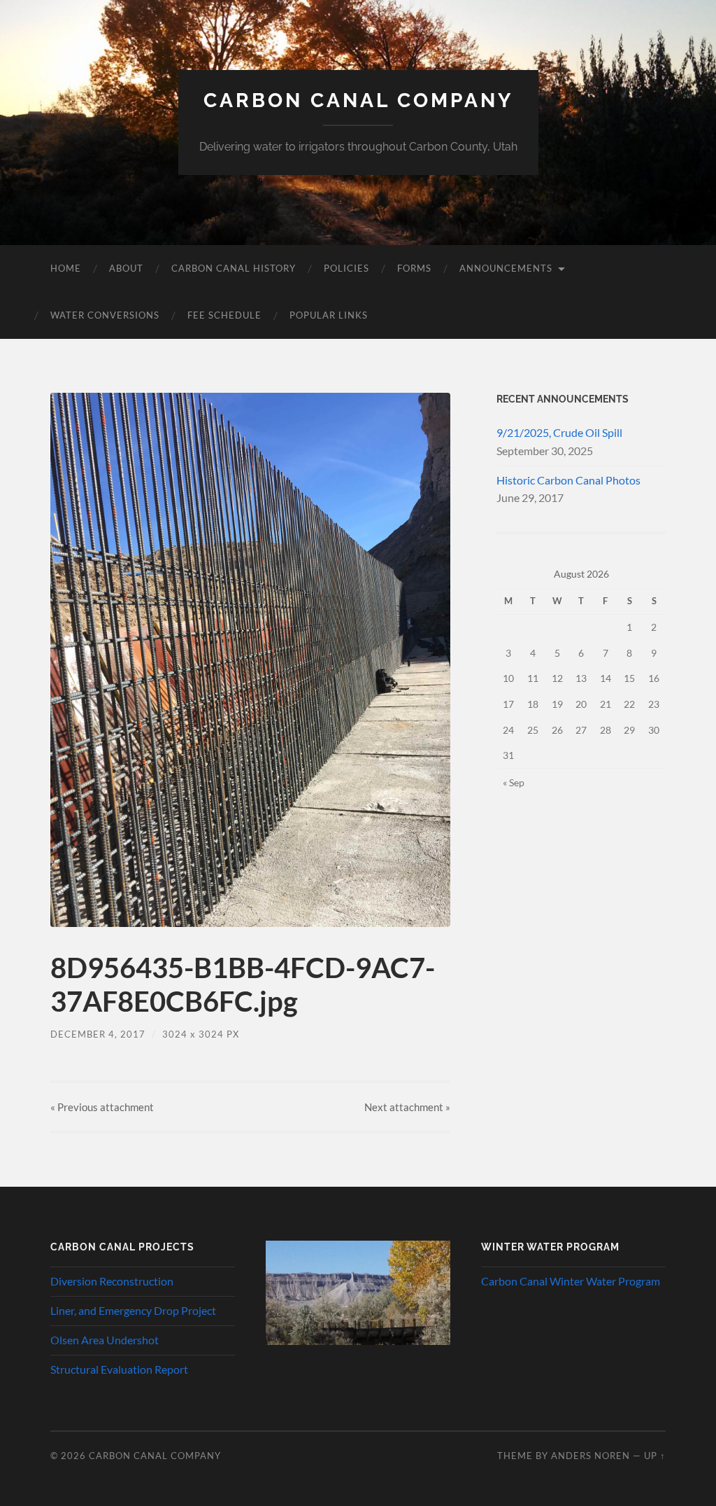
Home (65, 268)
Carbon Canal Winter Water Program (570, 1281)
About (126, 268)
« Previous (102, 1107)
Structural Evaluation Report (119, 1369)
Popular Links (328, 315)
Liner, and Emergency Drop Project (133, 1310)
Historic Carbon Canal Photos (568, 480)
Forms (414, 268)
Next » (407, 1107)
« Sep (513, 782)
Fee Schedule (224, 315)
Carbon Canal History (233, 268)
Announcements (505, 268)
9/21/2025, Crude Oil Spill (559, 432)
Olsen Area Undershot (104, 1339)
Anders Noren (590, 1455)
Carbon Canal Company (358, 100)
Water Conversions (104, 315)
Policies (346, 268)
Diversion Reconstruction (111, 1281)
